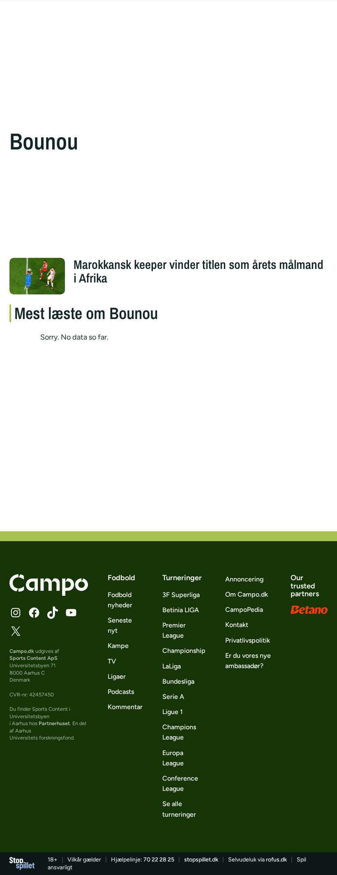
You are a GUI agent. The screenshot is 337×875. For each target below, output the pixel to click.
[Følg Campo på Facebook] (34, 612)
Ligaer (117, 676)
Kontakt (236, 625)
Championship (183, 651)
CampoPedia (244, 609)
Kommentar (125, 707)
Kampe (118, 646)
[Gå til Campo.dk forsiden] (48, 593)
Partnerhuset (54, 723)
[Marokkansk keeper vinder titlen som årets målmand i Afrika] (37, 276)
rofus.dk (276, 859)
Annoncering (244, 579)
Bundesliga (178, 681)
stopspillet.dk (201, 859)
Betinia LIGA (180, 610)
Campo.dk (21, 651)
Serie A (173, 696)
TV (112, 661)
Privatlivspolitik (247, 640)
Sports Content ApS (33, 658)
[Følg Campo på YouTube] (71, 612)
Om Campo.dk (246, 594)
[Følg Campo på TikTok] (52, 612)
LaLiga (171, 666)
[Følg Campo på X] (15, 631)
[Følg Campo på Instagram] (15, 612)
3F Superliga (181, 595)
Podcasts (121, 692)
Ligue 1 (172, 712)
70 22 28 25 (158, 859)
